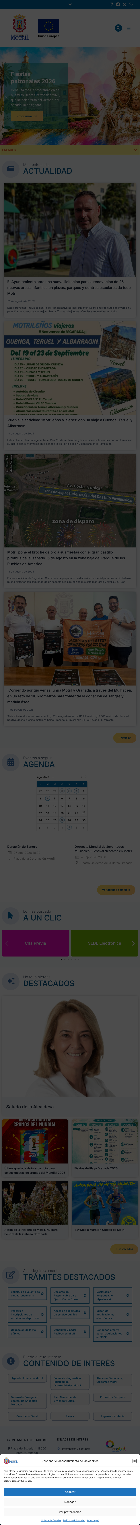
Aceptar (70, 1492)
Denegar (70, 1502)
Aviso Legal (93, 1520)
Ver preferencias (70, 1512)
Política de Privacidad (74, 1520)
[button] (134, 1461)
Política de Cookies (51, 1520)
